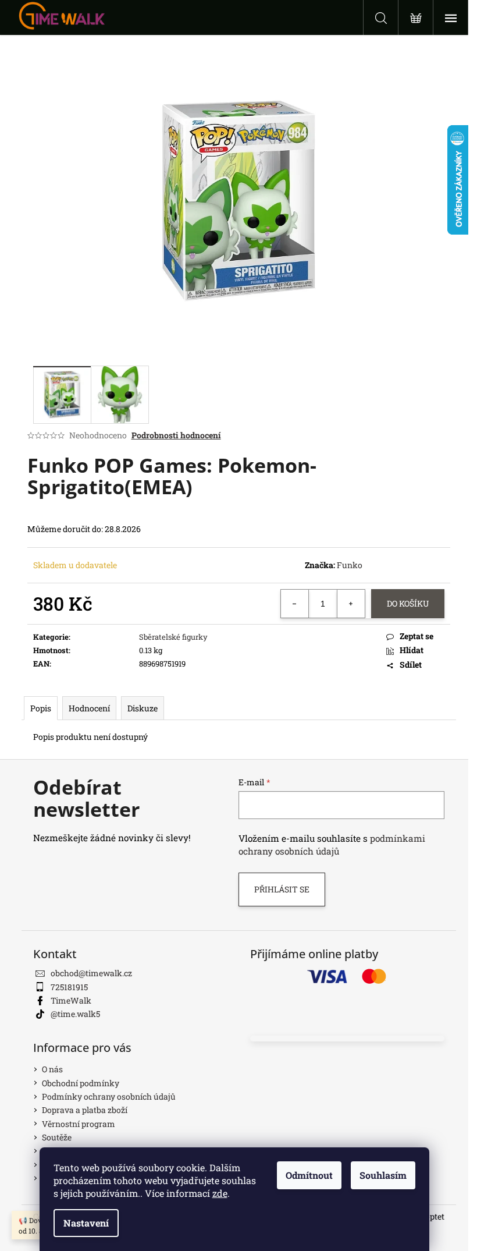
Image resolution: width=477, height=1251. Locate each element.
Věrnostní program (78, 1123)
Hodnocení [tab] (89, 708)
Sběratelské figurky (173, 637)
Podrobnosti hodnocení (176, 435)
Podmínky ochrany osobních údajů (109, 1096)
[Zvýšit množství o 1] (351, 604)
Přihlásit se (281, 889)
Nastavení (86, 1223)
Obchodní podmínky (80, 1083)
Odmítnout (309, 1175)
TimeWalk (71, 1000)
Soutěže (57, 1137)
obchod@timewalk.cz (91, 973)
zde (219, 1193)
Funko (349, 564)
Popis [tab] (40, 708)
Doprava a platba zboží (84, 1109)
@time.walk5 (75, 1013)
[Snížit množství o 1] (295, 604)
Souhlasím (383, 1175)
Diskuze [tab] (142, 708)
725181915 (69, 987)
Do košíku (408, 603)
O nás (52, 1069)
